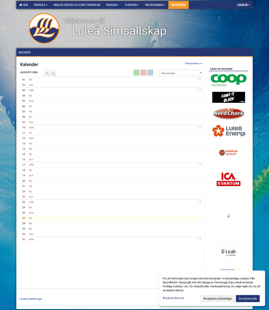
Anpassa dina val (173, 298)
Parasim (111, 5)
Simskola (39, 5)
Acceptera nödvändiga (217, 298)
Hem (25, 5)
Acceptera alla (248, 298)
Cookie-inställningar (30, 298)
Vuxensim (131, 5)
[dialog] (212, 288)
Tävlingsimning (154, 5)
